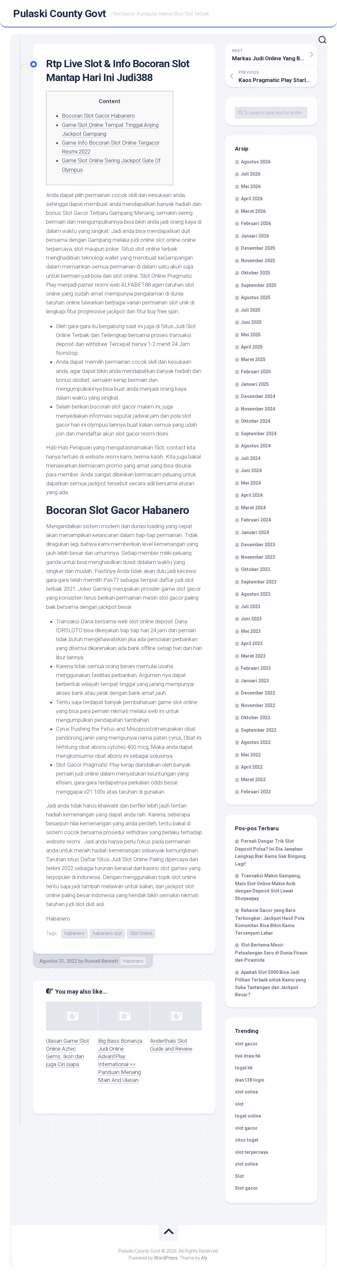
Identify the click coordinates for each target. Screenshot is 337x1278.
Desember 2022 (258, 693)
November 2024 (258, 409)
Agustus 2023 (256, 594)
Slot (239, 1176)
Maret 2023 (253, 656)
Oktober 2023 (255, 569)
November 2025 (258, 260)
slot (239, 1104)
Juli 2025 (250, 310)
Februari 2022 (256, 791)
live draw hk (248, 1056)
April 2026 (252, 198)
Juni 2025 (251, 322)
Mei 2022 (251, 754)
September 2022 (258, 730)
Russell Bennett (101, 961)
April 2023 (252, 643)
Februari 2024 (256, 520)
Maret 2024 (253, 507)
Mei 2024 (251, 483)
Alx (204, 1258)
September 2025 (258, 285)
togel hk (244, 1067)
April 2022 (252, 767)
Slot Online (141, 933)
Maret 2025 (253, 359)
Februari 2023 (256, 668)
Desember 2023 (258, 544)
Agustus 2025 (256, 297)
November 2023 (258, 557)
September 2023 (258, 581)
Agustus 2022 (256, 742)
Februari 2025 (256, 371)
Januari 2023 (255, 680)
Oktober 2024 (255, 421)
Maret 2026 (253, 211)
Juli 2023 (250, 606)
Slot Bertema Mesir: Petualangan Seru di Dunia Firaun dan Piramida (271, 952)
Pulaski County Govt (59, 13)
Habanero (133, 961)
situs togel (246, 1140)
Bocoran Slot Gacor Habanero (98, 115)
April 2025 (252, 347)
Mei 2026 (251, 186)
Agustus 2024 (256, 445)
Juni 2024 (251, 470)
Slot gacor (246, 1188)
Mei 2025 (251, 334)
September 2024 (258, 433)
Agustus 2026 (256, 161)
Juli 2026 (250, 174)
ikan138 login (249, 1080)
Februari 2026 (256, 223)
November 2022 (258, 705)
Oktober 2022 (255, 717)
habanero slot (107, 933)
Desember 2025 (258, 248)
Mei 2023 (251, 631)
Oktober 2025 (255, 272)
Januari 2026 (255, 236)
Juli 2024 (250, 458)
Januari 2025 (255, 384)
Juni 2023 (251, 618)
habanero (75, 933)
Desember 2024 (258, 396)
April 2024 (252, 495)
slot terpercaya (251, 1152)
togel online (248, 1116)
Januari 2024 (255, 532)
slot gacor (246, 1043)
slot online (246, 1091)
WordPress (166, 1258)
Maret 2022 (253, 779)
